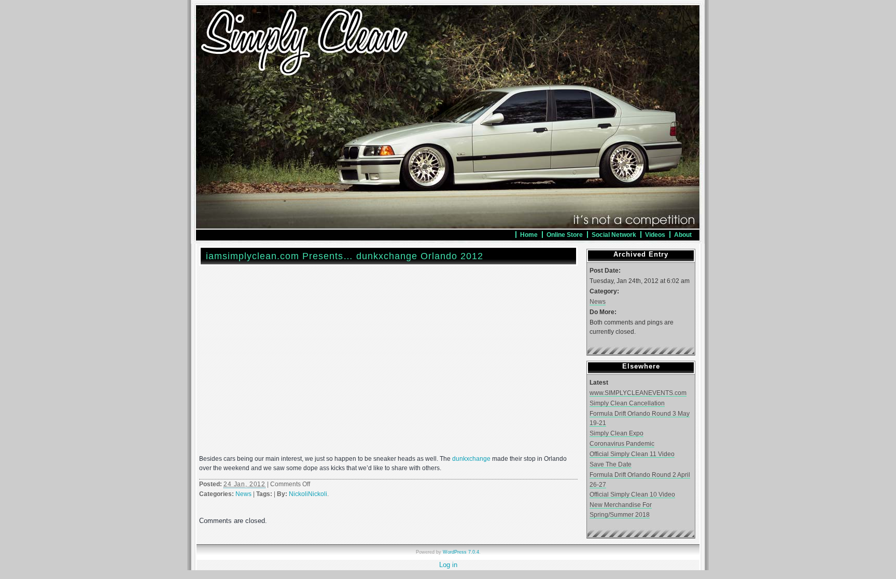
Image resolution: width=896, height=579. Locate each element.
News (243, 494)
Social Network (614, 234)
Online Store (565, 234)
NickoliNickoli (308, 494)
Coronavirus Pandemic (622, 443)
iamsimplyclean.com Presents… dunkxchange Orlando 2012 (344, 256)
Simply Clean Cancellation (627, 403)
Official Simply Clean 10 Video (632, 494)
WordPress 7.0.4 (461, 552)
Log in (448, 565)
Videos (655, 234)
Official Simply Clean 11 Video (632, 453)
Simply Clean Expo (616, 433)
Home (529, 234)
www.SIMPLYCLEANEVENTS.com (638, 392)
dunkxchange (471, 458)
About (683, 234)
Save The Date (611, 464)
